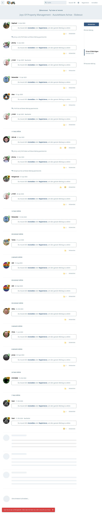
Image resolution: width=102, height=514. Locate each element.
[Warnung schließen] (53, 510)
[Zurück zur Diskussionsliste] (2, 2)
